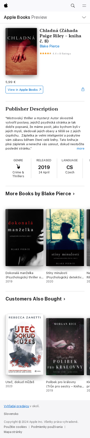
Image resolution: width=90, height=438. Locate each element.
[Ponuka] (84, 6)
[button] (72, 6)
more (80, 148)
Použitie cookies (15, 427)
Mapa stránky (13, 432)
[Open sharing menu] (83, 90)
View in (23, 90)
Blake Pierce (50, 46)
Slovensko (11, 414)
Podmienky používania (47, 427)
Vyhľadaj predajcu (16, 406)
